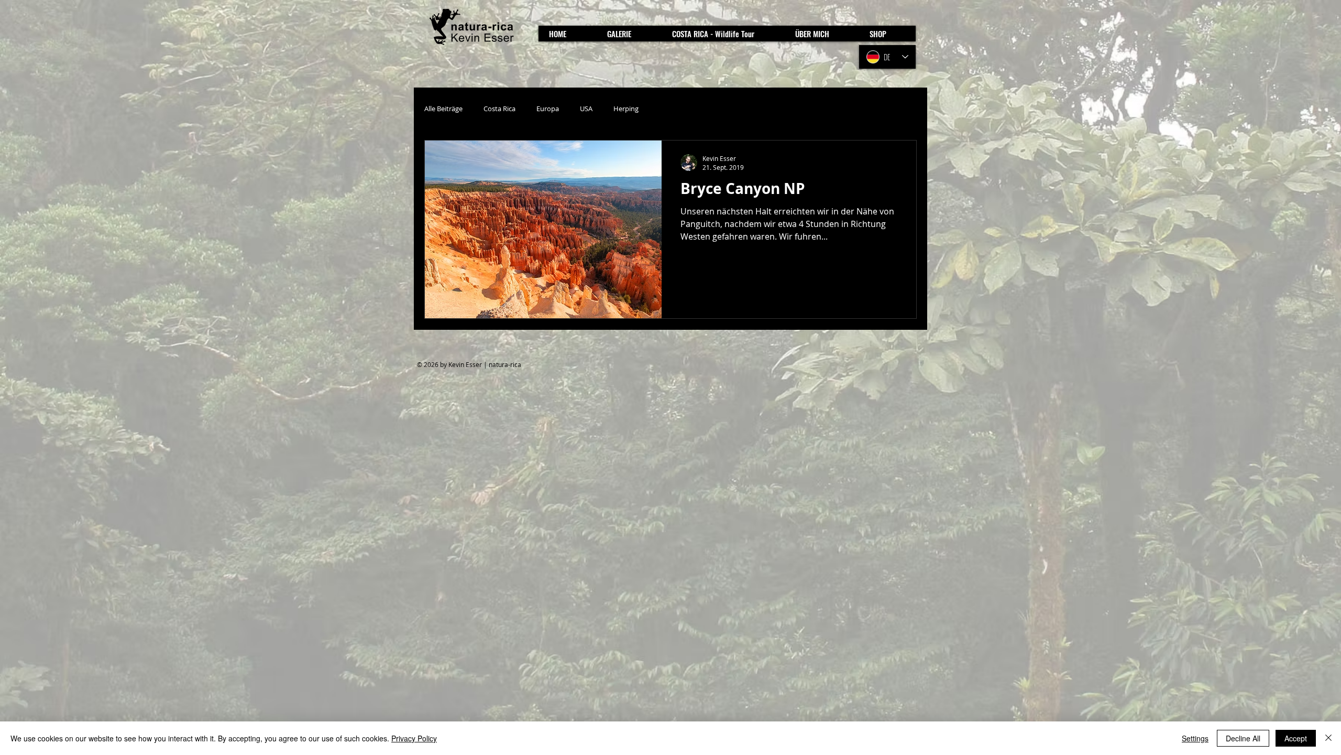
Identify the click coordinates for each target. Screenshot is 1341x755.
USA (586, 108)
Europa (547, 108)
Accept (1295, 738)
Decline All (1243, 738)
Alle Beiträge (443, 108)
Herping (626, 108)
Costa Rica (499, 108)
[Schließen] (1328, 738)
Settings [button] (1195, 738)
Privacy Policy (414, 738)
